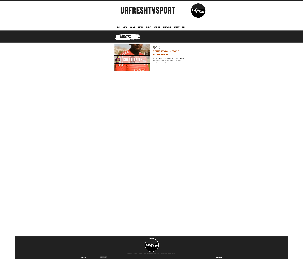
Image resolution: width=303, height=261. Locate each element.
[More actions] (185, 47)
